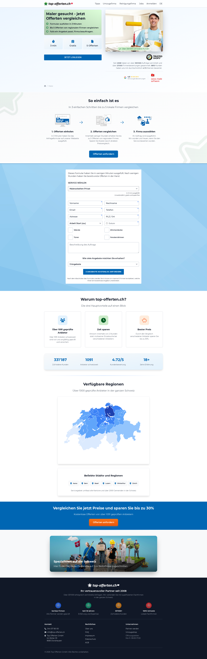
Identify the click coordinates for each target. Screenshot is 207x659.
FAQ (87, 632)
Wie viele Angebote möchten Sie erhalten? (103, 258)
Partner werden (132, 629)
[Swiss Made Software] (156, 77)
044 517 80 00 (53, 629)
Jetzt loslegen (72, 57)
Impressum (90, 636)
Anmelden (152, 4)
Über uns (89, 629)
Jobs (141, 4)
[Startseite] (45, 86)
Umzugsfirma (109, 4)
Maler (51, 86)
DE (161, 4)
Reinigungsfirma (128, 4)
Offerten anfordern (103, 154)
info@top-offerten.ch (56, 632)
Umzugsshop (131, 632)
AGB (87, 643)
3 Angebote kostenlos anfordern (103, 272)
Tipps (97, 4)
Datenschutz (90, 639)
